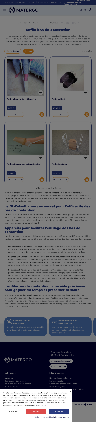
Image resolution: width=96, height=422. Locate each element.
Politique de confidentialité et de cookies (52, 417)
